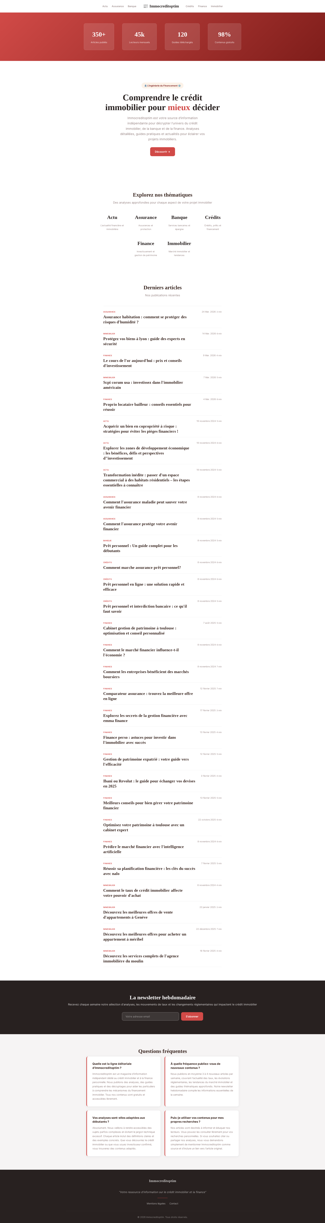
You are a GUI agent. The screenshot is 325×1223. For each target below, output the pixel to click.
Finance (202, 6)
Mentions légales (156, 1203)
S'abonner (192, 1016)
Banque (132, 6)
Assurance (118, 6)
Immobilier (217, 6)
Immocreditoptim (161, 6)
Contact (173, 1203)
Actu (105, 6)
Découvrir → (162, 151)
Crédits (190, 6)
